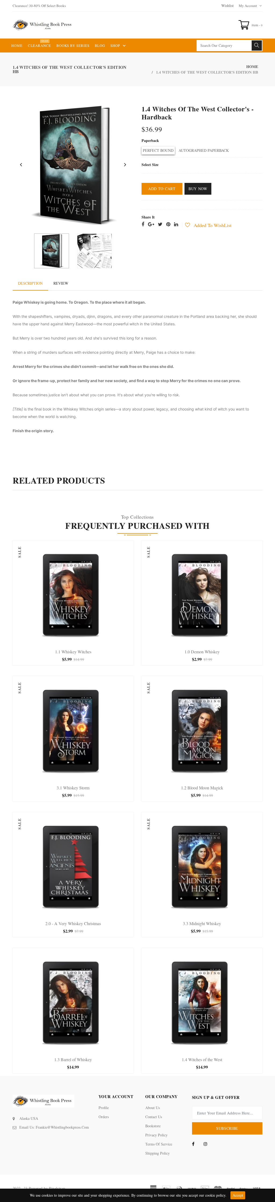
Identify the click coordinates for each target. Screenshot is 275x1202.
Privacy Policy (156, 1134)
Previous (21, 164)
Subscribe (227, 1128)
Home (252, 66)
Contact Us (153, 1116)
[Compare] (90, 641)
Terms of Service (158, 1144)
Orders (104, 1116)
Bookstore (153, 1125)
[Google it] (151, 224)
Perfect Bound (158, 150)
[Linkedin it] (176, 224)
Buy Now (198, 188)
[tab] (30, 283)
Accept (238, 1195)
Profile (104, 1107)
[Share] (143, 224)
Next (125, 164)
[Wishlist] (184, 225)
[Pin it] (168, 224)
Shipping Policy (157, 1153)
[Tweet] (160, 224)
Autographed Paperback (204, 150)
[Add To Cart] (56, 641)
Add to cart (162, 188)
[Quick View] (78, 641)
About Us (152, 1107)
